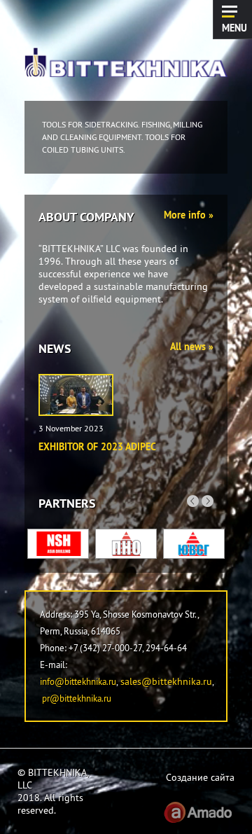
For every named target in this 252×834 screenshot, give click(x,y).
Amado (197, 812)
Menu (234, 27)
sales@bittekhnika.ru (166, 681)
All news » (192, 346)
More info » (189, 215)
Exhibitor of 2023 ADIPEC (97, 446)
